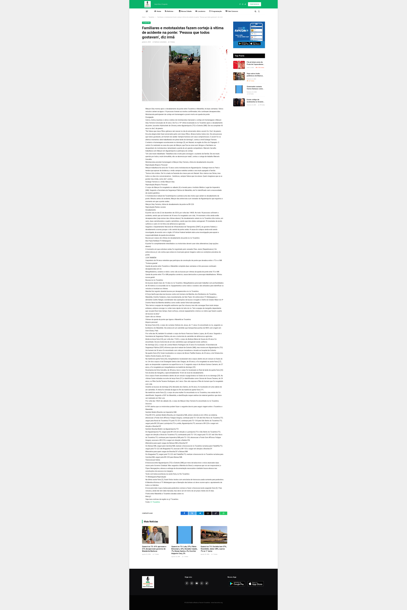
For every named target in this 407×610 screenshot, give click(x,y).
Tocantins (146, 22)
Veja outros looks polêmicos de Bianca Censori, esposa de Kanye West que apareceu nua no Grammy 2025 (255, 75)
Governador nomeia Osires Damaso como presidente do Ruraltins (255, 88)
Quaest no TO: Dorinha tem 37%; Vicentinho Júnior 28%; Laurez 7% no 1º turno (214, 549)
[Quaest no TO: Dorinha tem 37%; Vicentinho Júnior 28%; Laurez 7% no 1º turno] (214, 535)
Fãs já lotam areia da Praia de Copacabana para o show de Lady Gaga (255, 63)
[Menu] (147, 11)
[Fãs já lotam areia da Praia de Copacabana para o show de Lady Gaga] (239, 65)
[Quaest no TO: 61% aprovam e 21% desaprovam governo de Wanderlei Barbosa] (155, 535)
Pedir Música (254, 4)
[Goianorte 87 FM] (147, 4)
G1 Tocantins (155, 502)
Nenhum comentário (160, 42)
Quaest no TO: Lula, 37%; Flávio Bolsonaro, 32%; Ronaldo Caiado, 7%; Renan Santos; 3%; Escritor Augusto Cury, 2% (184, 550)
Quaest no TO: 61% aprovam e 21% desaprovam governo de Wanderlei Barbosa (154, 549)
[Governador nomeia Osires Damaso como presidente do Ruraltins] (239, 89)
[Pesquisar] (255, 11)
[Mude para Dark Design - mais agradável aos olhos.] (259, 11)
